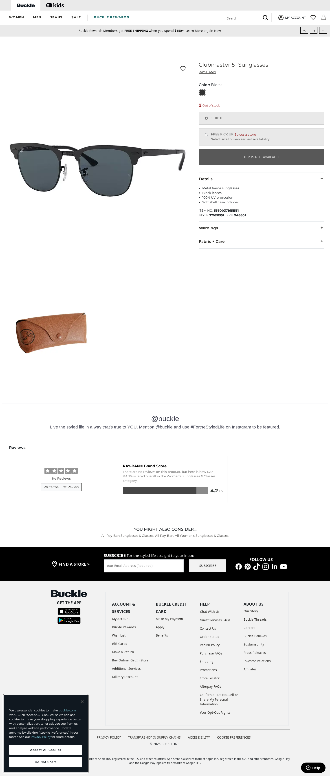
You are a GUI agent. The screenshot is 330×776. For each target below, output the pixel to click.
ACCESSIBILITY (199, 737)
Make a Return (123, 652)
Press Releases (255, 652)
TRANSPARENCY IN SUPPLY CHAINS (154, 737)
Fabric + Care (212, 241)
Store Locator (210, 678)
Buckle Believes (255, 636)
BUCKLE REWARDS (111, 17)
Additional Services (126, 668)
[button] (16, 17)
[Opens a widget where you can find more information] (313, 768)
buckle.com (67, 710)
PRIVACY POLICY (109, 737)
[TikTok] (256, 566)
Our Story (251, 611)
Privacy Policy (41, 737)
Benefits (162, 635)
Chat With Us (210, 611)
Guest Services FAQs (215, 620)
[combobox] (243, 17)
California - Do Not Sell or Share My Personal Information (219, 699)
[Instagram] (265, 566)
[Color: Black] (202, 92)
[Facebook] (238, 566)
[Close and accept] (82, 701)
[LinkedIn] (274, 566)
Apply (160, 627)
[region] (46, 733)
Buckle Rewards (124, 627)
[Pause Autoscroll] (313, 30)
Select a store (245, 135)
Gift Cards (119, 643)
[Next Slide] (323, 30)
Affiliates (250, 669)
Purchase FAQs (211, 653)
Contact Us (208, 628)
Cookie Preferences (234, 737)
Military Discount (125, 677)
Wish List (118, 635)
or (196, 30)
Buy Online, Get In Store (130, 660)
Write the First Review (61, 487)
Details (206, 179)
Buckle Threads (255, 619)
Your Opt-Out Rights (215, 712)
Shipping (206, 661)
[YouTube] (283, 566)
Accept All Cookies (45, 750)
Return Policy (210, 645)
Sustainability (254, 644)
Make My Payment (169, 619)
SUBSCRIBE (207, 565)
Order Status (209, 637)
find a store (74, 564)
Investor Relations (257, 661)
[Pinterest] (247, 566)
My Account (121, 619)
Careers (249, 628)
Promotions (208, 670)
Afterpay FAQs (210, 686)
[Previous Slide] (304, 30)
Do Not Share (46, 762)
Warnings (208, 228)
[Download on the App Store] (69, 611)
